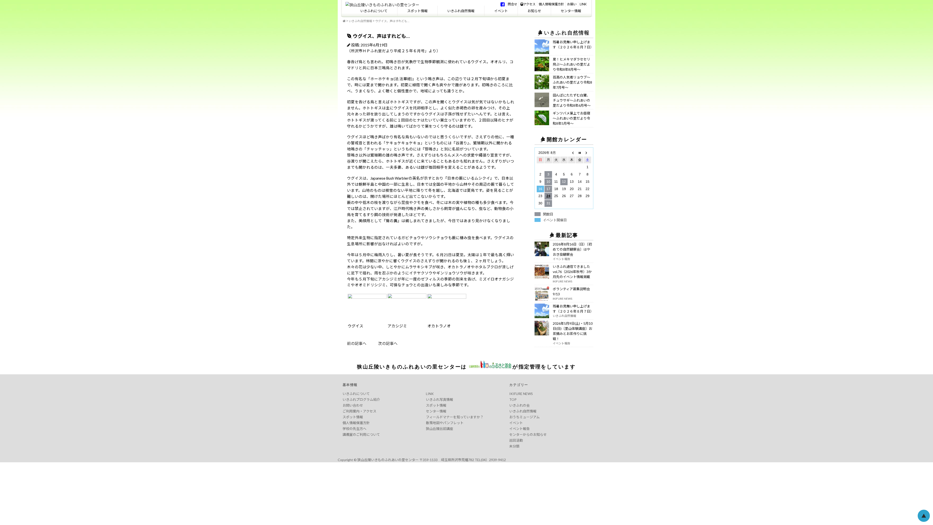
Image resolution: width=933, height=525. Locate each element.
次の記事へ (381, 343)
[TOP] (344, 21)
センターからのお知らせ (528, 434)
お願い (572, 4)
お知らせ (534, 11)
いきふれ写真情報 (439, 399)
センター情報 (571, 11)
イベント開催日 (555, 220)
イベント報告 (519, 429)
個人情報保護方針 (551, 4)
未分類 (514, 446)
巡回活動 (516, 440)
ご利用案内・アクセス (359, 411)
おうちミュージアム (524, 417)
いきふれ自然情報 (461, 11)
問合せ (512, 4)
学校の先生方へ (354, 429)
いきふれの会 (519, 405)
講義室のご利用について (361, 434)
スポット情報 (417, 11)
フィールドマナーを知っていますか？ (455, 417)
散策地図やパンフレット (445, 423)
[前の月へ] (571, 152)
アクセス (529, 4)
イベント (501, 11)
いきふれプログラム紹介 (361, 399)
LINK (583, 4)
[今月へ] (579, 152)
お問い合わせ (353, 405)
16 (540, 189)
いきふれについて (374, 11)
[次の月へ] (587, 152)
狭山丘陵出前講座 (439, 429)
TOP (513, 399)
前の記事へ (356, 343)
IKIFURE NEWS (521, 394)
